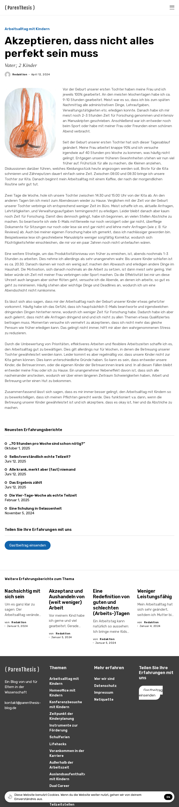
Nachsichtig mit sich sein (22, 593)
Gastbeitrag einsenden (27, 545)
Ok (168, 797)
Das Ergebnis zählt (25, 482)
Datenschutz (105, 686)
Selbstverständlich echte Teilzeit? (40, 457)
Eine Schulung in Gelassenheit (35, 508)
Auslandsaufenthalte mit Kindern (67, 776)
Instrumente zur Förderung (63, 728)
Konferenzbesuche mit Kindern (65, 704)
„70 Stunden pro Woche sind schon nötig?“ (47, 444)
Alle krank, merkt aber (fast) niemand (42, 469)
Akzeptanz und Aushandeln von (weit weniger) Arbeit (67, 599)
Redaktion (19, 74)
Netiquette (104, 700)
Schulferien (59, 737)
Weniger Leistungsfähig (154, 593)
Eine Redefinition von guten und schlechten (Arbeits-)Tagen (111, 602)
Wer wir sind (104, 679)
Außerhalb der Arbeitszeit (61, 765)
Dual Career (59, 786)
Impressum (103, 693)
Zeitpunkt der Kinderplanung (61, 716)
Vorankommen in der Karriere (66, 753)
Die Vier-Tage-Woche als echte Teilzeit (43, 495)
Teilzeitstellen (61, 805)
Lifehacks (57, 744)
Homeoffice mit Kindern (62, 693)
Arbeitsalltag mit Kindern (27, 29)
